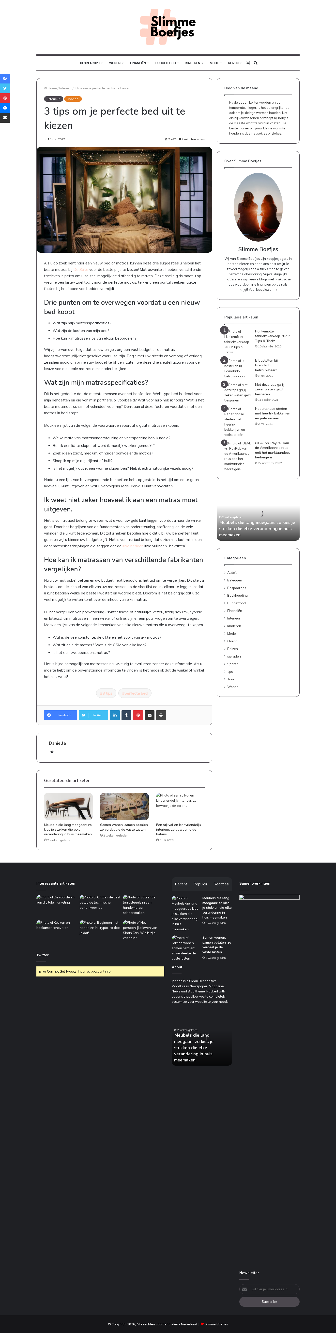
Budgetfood (165, 63)
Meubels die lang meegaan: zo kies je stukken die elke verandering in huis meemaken (68, 830)
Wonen (115, 63)
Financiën (138, 63)
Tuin (230, 679)
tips (230, 671)
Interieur (65, 88)
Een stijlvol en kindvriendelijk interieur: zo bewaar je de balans (178, 830)
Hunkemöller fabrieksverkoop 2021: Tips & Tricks (272, 336)
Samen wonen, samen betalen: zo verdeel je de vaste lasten (124, 827)
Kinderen (192, 63)
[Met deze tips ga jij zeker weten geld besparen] (237, 392)
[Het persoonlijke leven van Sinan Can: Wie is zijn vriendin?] (143, 931)
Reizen (233, 63)
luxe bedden (132, 546)
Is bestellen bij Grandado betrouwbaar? (266, 365)
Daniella (57, 743)
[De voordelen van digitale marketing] (57, 906)
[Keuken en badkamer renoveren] (57, 931)
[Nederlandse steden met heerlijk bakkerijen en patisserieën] (237, 421)
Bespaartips (90, 63)
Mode (214, 63)
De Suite (80, 269)
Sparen (233, 664)
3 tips (107, 693)
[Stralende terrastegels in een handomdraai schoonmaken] (143, 906)
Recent (181, 884)
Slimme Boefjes (216, 1324)
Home (52, 88)
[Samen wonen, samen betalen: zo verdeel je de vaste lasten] (124, 806)
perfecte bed (136, 693)
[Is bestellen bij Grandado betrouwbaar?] (237, 368)
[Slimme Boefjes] (167, 26)
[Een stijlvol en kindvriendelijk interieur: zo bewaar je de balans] (180, 806)
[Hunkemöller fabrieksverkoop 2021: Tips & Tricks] (237, 342)
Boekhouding (237, 595)
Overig (232, 641)
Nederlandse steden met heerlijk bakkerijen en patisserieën (272, 413)
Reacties (221, 884)
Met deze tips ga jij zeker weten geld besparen (269, 389)
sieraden (234, 656)
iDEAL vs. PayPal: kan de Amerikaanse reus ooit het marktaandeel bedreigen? (272, 450)
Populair (200, 884)
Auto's (232, 572)
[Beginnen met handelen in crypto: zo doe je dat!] (100, 931)
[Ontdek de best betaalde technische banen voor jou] (100, 906)
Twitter (42, 955)
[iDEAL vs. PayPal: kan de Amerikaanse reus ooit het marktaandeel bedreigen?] (237, 456)
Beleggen (234, 580)
